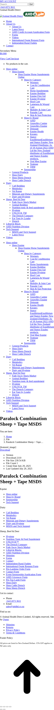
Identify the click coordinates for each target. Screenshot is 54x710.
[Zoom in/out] (10, 706)
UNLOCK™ (12, 542)
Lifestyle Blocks (13, 550)
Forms (9, 558)
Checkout (14, 58)
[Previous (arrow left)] (1, 709)
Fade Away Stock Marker (18, 547)
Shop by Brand (13, 497)
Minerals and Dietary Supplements (22, 520)
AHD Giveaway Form (16, 577)
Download (5, 450)
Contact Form (12, 571)
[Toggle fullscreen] (7, 706)
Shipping (10, 555)
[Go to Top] (27, 703)
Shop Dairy (11, 582)
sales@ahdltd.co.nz (15, 606)
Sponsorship (12, 499)
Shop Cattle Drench (15, 585)
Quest (6, 619)
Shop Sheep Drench (15, 588)
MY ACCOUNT (8, 1)
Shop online (11, 494)
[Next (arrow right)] (4, 709)
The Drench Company (16, 544)
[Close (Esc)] (1, 706)
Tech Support (12, 502)
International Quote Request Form (22, 566)
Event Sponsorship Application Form (23, 574)
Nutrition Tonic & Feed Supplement (23, 539)
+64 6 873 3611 (7, 7)
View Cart (5, 58)
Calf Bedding (12, 512)
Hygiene (10, 536)
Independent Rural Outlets (18, 563)
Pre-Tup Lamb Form (16, 580)
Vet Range (11, 518)
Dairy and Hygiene (15, 523)
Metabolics (11, 515)
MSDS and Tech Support (18, 526)
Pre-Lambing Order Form (18, 569)
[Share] (4, 706)
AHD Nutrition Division (17, 552)
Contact (9, 561)
